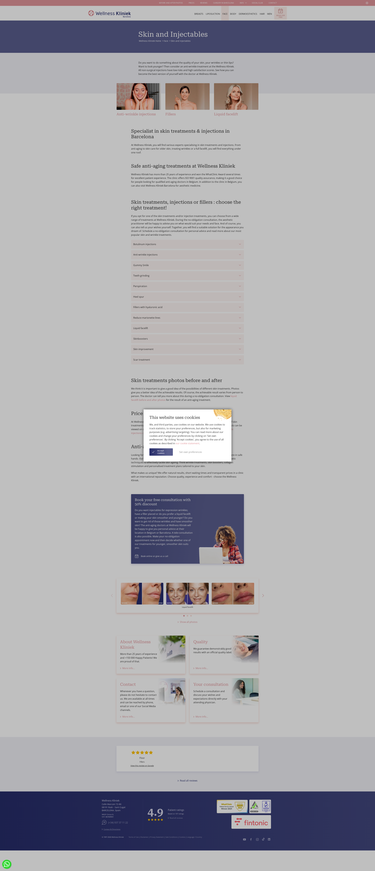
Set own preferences (190, 452)
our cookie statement (187, 443)
